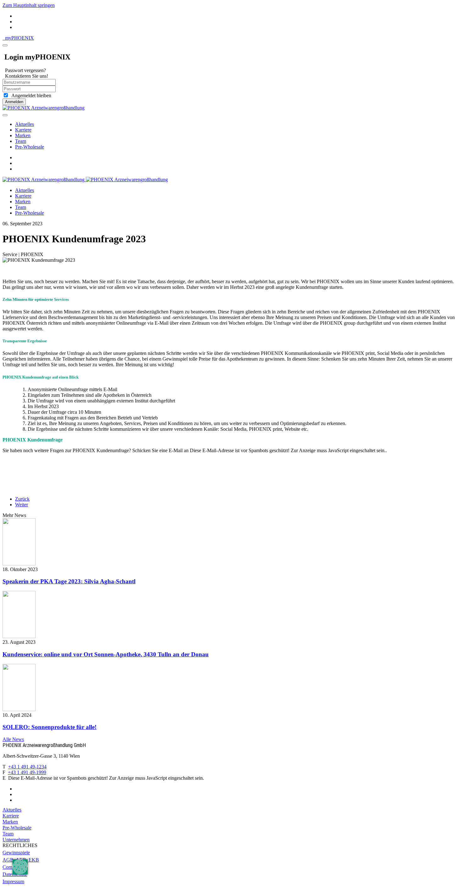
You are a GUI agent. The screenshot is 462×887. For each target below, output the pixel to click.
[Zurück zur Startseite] (44, 107)
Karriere (23, 129)
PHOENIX (19, 38)
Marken (22, 135)
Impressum (13, 881)
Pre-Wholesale (29, 146)
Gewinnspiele (16, 852)
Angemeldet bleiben (30, 95)
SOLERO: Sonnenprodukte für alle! (49, 727)
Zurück (22, 499)
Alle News (13, 739)
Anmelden (14, 101)
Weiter (21, 504)
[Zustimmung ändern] (20, 866)
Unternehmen (16, 839)
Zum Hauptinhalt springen (29, 5)
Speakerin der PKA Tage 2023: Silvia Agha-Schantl (69, 581)
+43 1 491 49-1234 (27, 766)
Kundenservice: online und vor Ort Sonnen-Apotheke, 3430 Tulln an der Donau (106, 654)
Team (20, 141)
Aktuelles (24, 124)
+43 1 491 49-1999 (27, 772)
